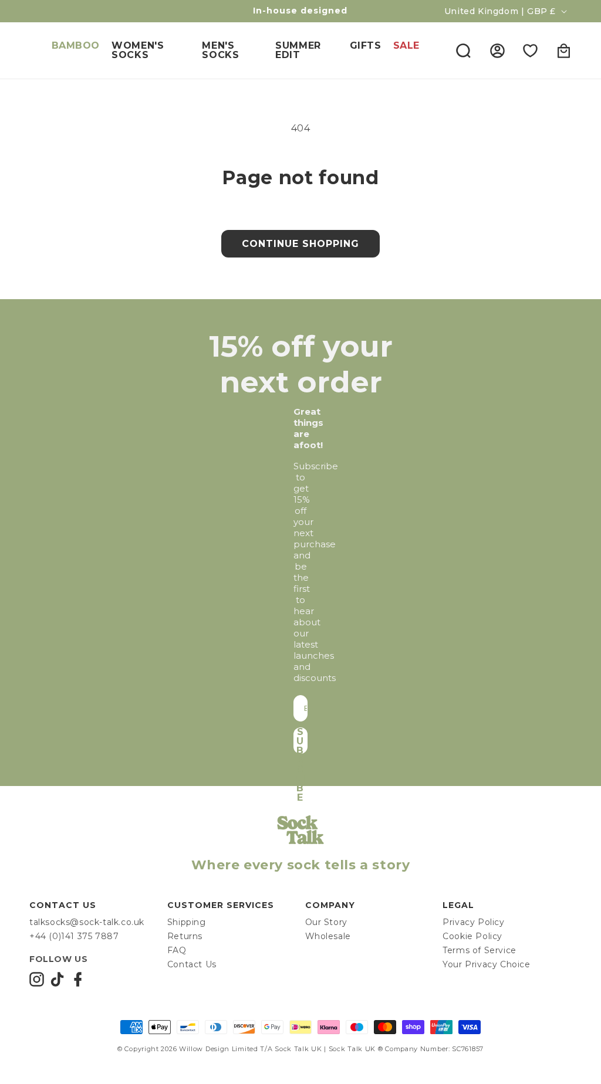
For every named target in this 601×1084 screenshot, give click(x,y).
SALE (406, 45)
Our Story (326, 922)
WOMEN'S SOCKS (138, 50)
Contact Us (192, 964)
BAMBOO (76, 45)
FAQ (177, 950)
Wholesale (328, 936)
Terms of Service (479, 950)
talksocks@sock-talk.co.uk (86, 922)
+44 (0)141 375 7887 (74, 936)
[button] (463, 50)
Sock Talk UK (298, 1049)
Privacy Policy (473, 922)
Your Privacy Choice (486, 964)
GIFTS (365, 45)
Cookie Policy (472, 936)
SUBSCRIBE (300, 740)
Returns (184, 936)
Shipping (186, 922)
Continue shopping (300, 243)
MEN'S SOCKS (220, 50)
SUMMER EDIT (298, 50)
